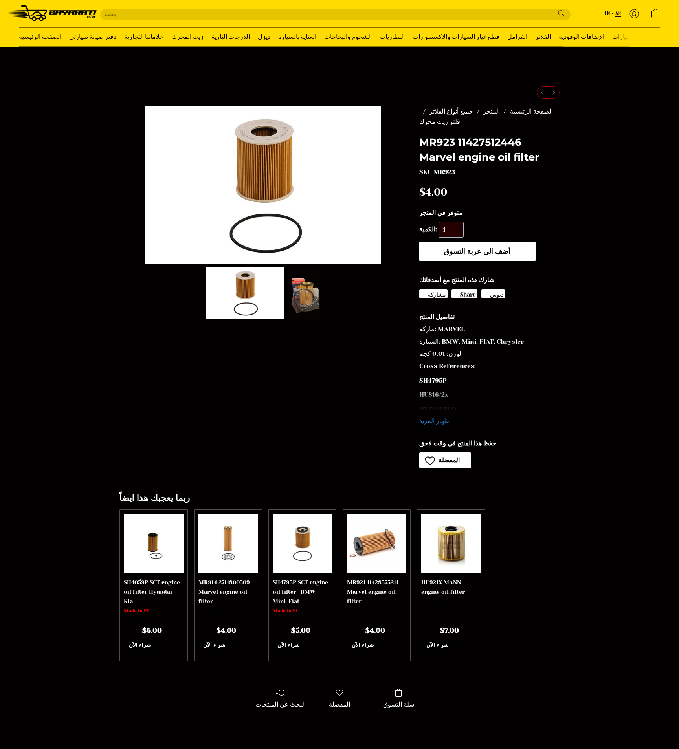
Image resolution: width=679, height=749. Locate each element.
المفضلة (339, 704)
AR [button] (618, 13)
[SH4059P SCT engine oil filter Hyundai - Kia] (153, 543)
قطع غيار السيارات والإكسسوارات (456, 37)
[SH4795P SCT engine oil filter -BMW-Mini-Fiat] (302, 543)
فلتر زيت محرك (439, 121)
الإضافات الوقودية (581, 37)
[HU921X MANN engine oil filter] (451, 543)
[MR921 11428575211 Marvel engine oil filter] (376, 543)
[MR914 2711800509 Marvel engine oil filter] (228, 543)
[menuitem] (542, 92)
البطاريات (392, 37)
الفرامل (517, 37)
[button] (51, 14)
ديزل (264, 37)
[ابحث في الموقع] (561, 13)
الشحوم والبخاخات (348, 37)
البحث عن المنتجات (280, 704)
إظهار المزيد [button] (435, 421)
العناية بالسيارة (297, 37)
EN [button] (607, 13)
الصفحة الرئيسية (40, 37)
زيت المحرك (188, 37)
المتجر (491, 111)
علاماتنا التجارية (144, 37)
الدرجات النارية (230, 37)
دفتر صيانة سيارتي (92, 37)
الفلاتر (543, 37)
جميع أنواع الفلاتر (451, 111)
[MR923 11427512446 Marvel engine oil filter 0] (245, 293)
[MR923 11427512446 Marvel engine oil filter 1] (303, 293)
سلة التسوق (398, 704)
